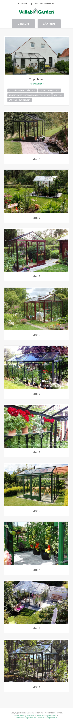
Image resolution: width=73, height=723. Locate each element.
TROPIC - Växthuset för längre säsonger (29, 95)
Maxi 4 (36, 569)
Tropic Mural (36, 79)
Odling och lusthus (49, 90)
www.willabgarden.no (26, 717)
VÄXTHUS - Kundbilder (19, 100)
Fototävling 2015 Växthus (22, 90)
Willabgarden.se (45, 3)
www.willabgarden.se (24, 715)
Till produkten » (37, 83)
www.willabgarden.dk (47, 715)
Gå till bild (66, 113)
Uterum (23, 23)
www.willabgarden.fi (47, 717)
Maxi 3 (36, 159)
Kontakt (23, 3)
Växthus (49, 23)
